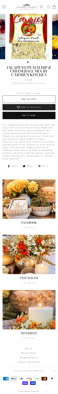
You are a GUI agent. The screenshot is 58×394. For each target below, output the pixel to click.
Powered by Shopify (29, 391)
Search (29, 348)
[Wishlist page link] (43, 6)
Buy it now (29, 115)
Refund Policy (29, 353)
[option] (29, 36)
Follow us (29, 283)
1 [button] (28, 62)
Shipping (16, 83)
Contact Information (29, 362)
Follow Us (29, 228)
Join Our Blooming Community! (29, 371)
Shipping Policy (29, 357)
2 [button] (30, 62)
